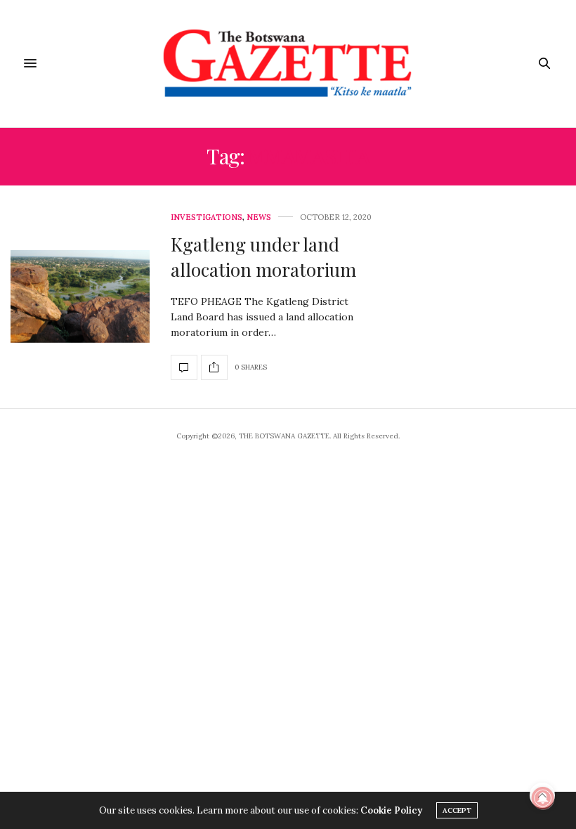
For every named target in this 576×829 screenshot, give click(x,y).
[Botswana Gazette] (288, 63)
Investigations (206, 217)
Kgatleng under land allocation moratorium (263, 257)
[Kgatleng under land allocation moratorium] (80, 296)
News (259, 217)
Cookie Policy (391, 810)
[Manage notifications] (543, 798)
